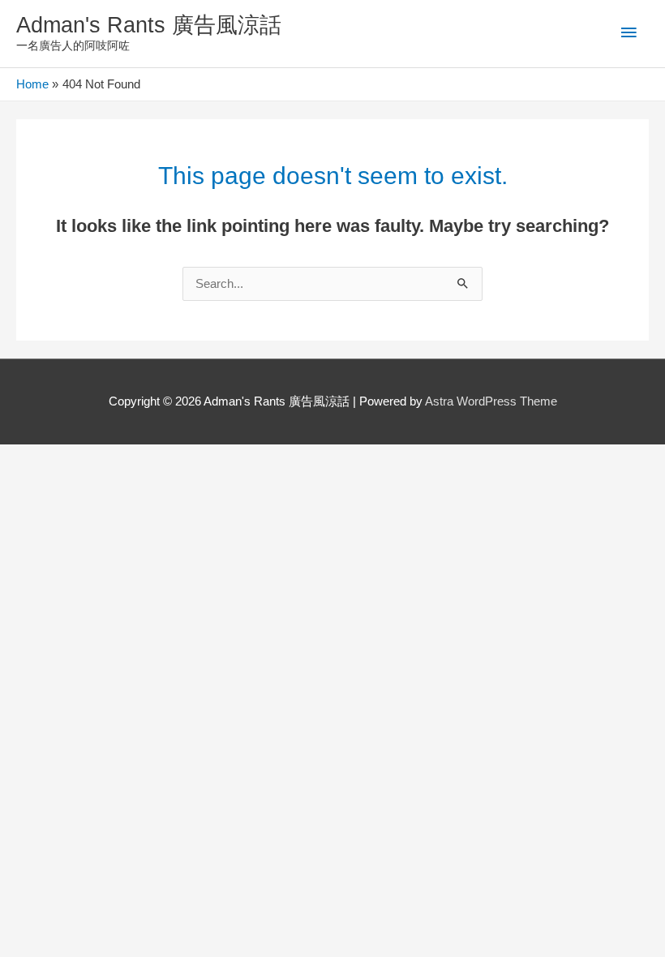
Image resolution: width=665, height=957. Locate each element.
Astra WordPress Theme (491, 401)
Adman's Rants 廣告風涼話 (148, 24)
